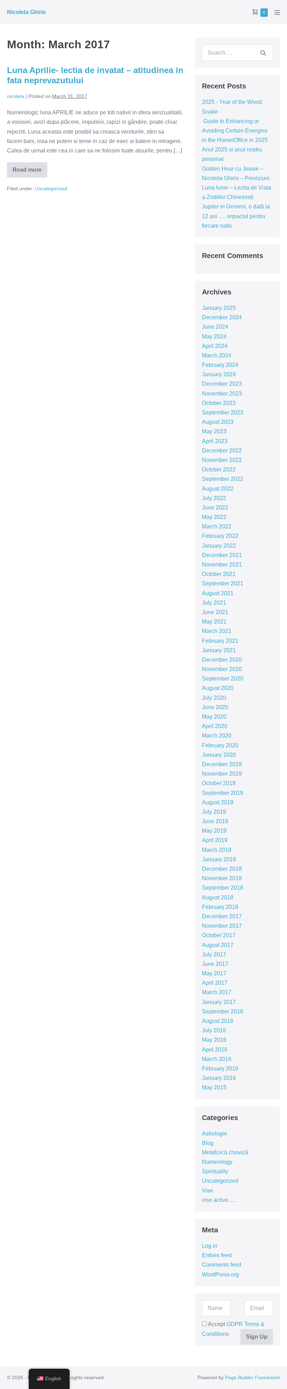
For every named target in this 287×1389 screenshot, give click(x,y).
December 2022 (222, 451)
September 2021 (222, 583)
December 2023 (222, 384)
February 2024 (220, 365)
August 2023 (217, 422)
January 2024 (219, 374)
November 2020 (222, 669)
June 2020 (215, 707)
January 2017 (219, 1002)
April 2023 (214, 441)
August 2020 (217, 688)
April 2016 (214, 1050)
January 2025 (219, 308)
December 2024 (222, 317)
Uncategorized (51, 188)
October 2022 (219, 469)
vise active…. (218, 1200)
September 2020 (222, 679)
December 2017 (222, 916)
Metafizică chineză (225, 1152)
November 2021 (222, 565)
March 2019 (216, 850)
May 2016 (214, 1040)
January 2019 (219, 859)
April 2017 (214, 983)
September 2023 (222, 412)
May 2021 (214, 622)
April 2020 (214, 726)
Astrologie (214, 1134)
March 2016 (216, 1059)
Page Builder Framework (252, 1377)
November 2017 (222, 926)
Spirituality (215, 1171)
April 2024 (214, 346)
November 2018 (222, 878)
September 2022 (222, 479)
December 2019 (222, 764)
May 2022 (214, 517)
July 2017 (214, 954)
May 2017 (214, 973)
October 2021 (219, 574)
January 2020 (219, 755)
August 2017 (217, 945)
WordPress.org (220, 1274)
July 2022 (214, 498)
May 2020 (214, 717)
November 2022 (222, 460)
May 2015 (214, 1087)
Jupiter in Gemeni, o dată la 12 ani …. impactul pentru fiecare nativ (236, 216)
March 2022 (216, 526)
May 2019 (214, 831)
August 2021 (217, 593)
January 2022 (219, 546)
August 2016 (217, 1021)
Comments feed (221, 1265)
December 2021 (222, 555)
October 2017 (219, 935)
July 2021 (214, 603)
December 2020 (222, 660)
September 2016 (222, 1011)
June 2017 (215, 964)
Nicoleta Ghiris (26, 12)
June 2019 (215, 821)
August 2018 (217, 897)
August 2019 (217, 802)
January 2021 (219, 650)
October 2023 (219, 403)
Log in (209, 1246)
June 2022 (215, 508)
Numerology (217, 1162)
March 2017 (216, 992)
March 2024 (216, 355)
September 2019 (222, 793)
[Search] (263, 53)
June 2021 (215, 612)
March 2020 (216, 736)
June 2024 (215, 327)
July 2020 (214, 698)
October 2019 (219, 783)
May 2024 (214, 337)
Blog (208, 1143)
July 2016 (214, 1030)
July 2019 (214, 812)
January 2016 (219, 1078)
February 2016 (220, 1068)
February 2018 (220, 907)
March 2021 (216, 631)
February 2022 (220, 536)
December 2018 (222, 869)
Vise (207, 1191)
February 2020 (220, 745)
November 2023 (222, 394)
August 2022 (217, 489)
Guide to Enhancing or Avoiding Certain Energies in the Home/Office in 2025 (235, 130)
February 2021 (220, 641)
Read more (30, 172)
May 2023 (214, 431)
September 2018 (222, 888)
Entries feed (217, 1255)
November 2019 (222, 774)
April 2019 (214, 840)
